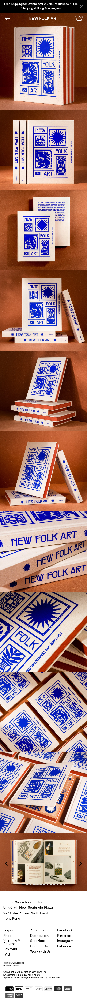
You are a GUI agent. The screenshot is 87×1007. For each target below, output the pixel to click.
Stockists (37, 941)
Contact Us (39, 946)
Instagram (65, 941)
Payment (10, 949)
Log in (8, 930)
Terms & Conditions (13, 963)
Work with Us (40, 951)
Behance (64, 946)
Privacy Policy (11, 965)
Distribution (39, 935)
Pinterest (64, 935)
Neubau (21, 978)
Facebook (65, 930)
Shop (7, 935)
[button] (6, 863)
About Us (37, 930)
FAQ (6, 954)
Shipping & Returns (11, 942)
